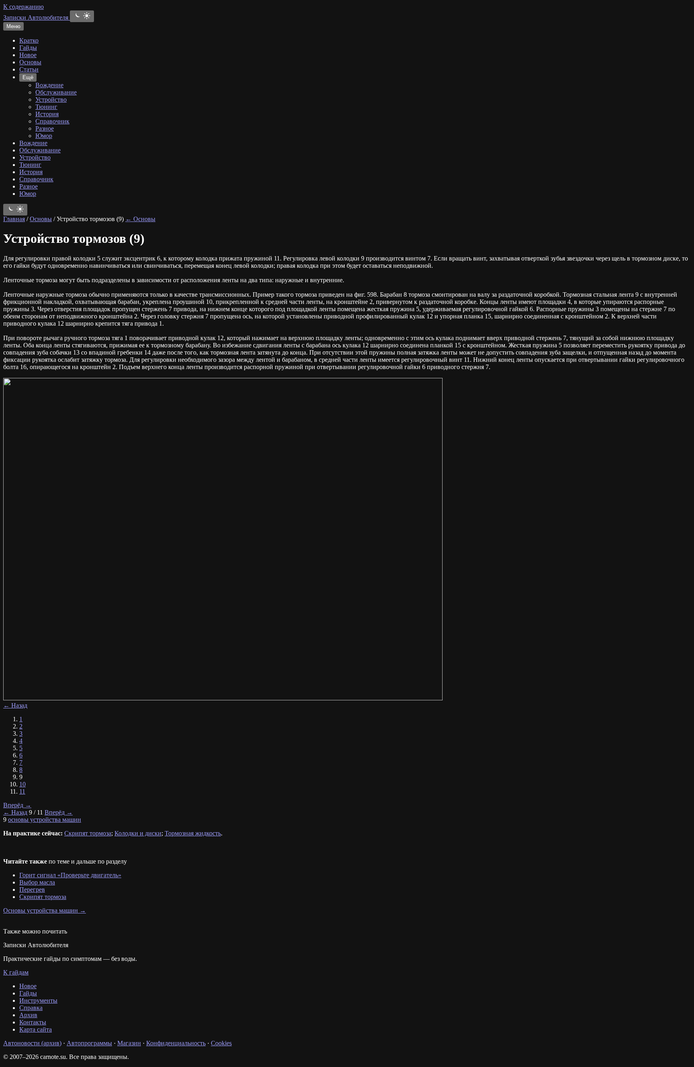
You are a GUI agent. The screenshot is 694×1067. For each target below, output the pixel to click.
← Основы (140, 218)
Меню (13, 26)
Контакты (32, 1022)
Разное (44, 128)
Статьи (29, 69)
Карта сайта (35, 1029)
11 (22, 791)
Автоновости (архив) (32, 1043)
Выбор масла (37, 882)
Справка (31, 1007)
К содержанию (23, 6)
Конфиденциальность (176, 1043)
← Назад (15, 705)
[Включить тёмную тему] (82, 16)
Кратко (29, 40)
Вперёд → (17, 805)
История (47, 114)
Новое (28, 54)
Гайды (28, 47)
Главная (14, 218)
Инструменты (38, 1000)
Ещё (27, 77)
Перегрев (32, 889)
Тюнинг (46, 106)
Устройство (51, 99)
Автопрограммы (89, 1043)
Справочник (52, 121)
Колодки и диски (137, 833)
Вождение (49, 85)
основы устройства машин (44, 819)
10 (22, 784)
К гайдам (16, 972)
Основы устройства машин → (44, 910)
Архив (28, 1015)
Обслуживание (56, 92)
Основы (30, 62)
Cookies (221, 1043)
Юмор (43, 135)
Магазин (129, 1043)
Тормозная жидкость (193, 833)
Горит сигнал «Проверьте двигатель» (70, 875)
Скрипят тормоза (87, 833)
